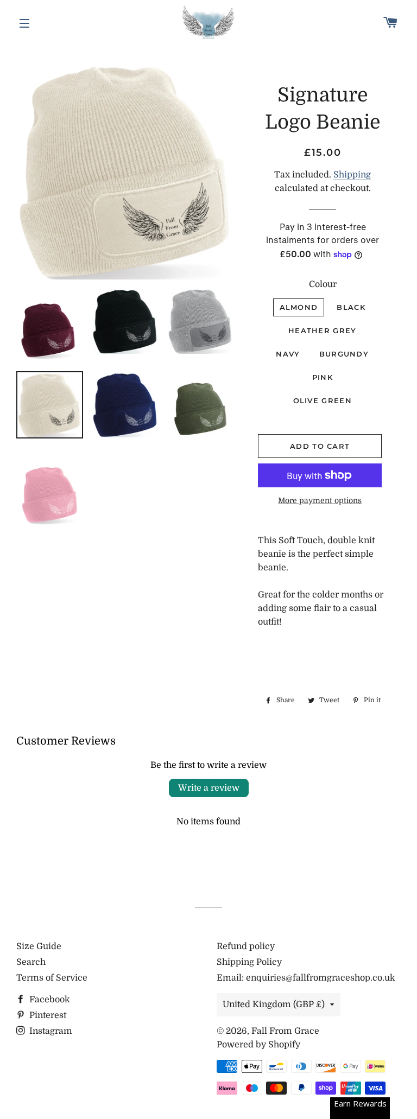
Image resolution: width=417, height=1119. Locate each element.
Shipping (352, 175)
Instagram (49, 1031)
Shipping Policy (249, 962)
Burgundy (344, 353)
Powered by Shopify (258, 1045)
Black (351, 307)
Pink (322, 377)
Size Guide (38, 946)
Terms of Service (51, 978)
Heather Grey (322, 330)
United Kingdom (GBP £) (274, 1004)
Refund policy (246, 946)
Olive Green (322, 400)
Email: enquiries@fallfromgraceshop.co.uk (306, 978)
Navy (288, 353)
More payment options (320, 500)
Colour (323, 284)
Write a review (208, 788)
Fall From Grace (285, 1031)
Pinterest (46, 1015)
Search (31, 962)
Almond (299, 307)
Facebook (48, 999)
